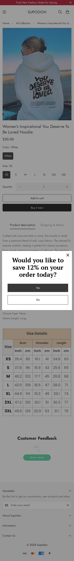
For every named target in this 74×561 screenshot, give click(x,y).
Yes (38, 287)
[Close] (68, 255)
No (38, 300)
